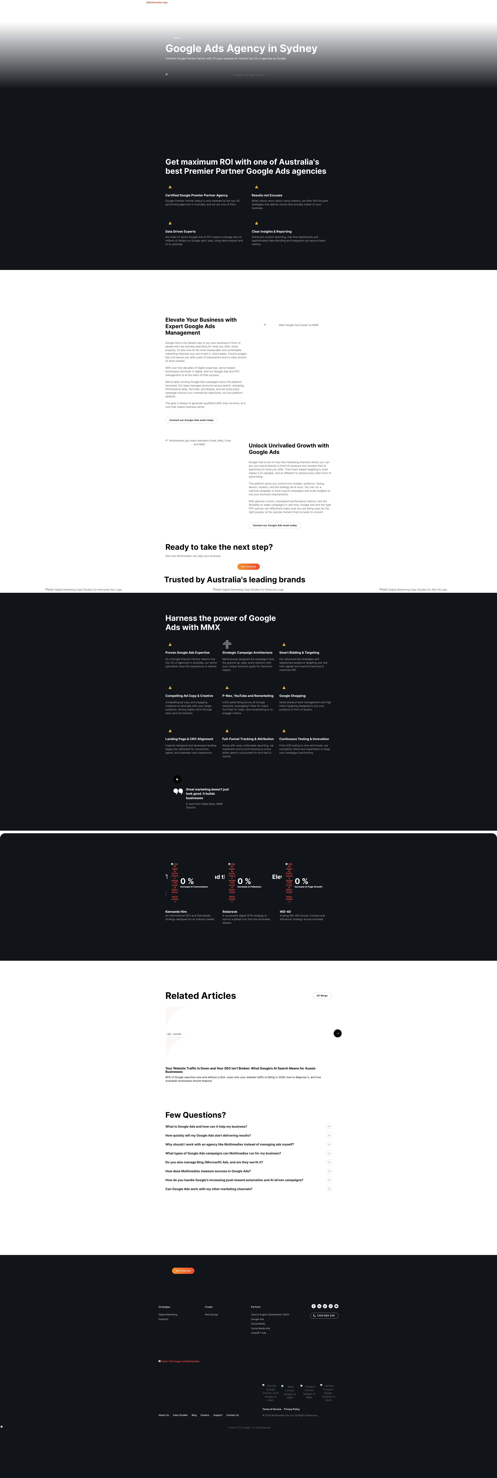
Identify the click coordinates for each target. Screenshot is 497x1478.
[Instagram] (331, 1306)
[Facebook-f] (314, 1306)
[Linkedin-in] (319, 1306)
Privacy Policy (292, 1409)
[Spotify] (336, 1306)
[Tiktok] (325, 1306)
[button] (338, 1033)
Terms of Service (271, 1409)
